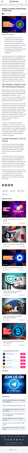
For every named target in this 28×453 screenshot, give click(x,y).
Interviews (23, 436)
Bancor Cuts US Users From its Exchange (13, 244)
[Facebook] (5, 439)
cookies (15, 449)
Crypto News (4, 436)
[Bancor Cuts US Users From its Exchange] (14, 234)
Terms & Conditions (14, 442)
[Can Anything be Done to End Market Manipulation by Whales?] (14, 306)
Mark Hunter (7, 270)
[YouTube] (17, 439)
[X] (14, 439)
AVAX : (9, 4)
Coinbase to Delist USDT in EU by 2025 (13, 267)
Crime (14, 190)
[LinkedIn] (11, 439)
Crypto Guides (17, 436)
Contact (20, 442)
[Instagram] (8, 439)
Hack (6, 194)
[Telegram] (20, 439)
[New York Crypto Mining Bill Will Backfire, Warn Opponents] (14, 331)
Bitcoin (6, 190)
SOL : (19, 4)
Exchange (22, 190)
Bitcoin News (10, 436)
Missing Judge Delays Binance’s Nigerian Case (14, 405)
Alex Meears (7, 246)
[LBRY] (23, 439)
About (7, 442)
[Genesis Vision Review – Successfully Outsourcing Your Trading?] (14, 281)
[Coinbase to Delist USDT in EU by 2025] (14, 257)
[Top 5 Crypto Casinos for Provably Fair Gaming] (14, 209)
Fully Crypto (7, 223)
